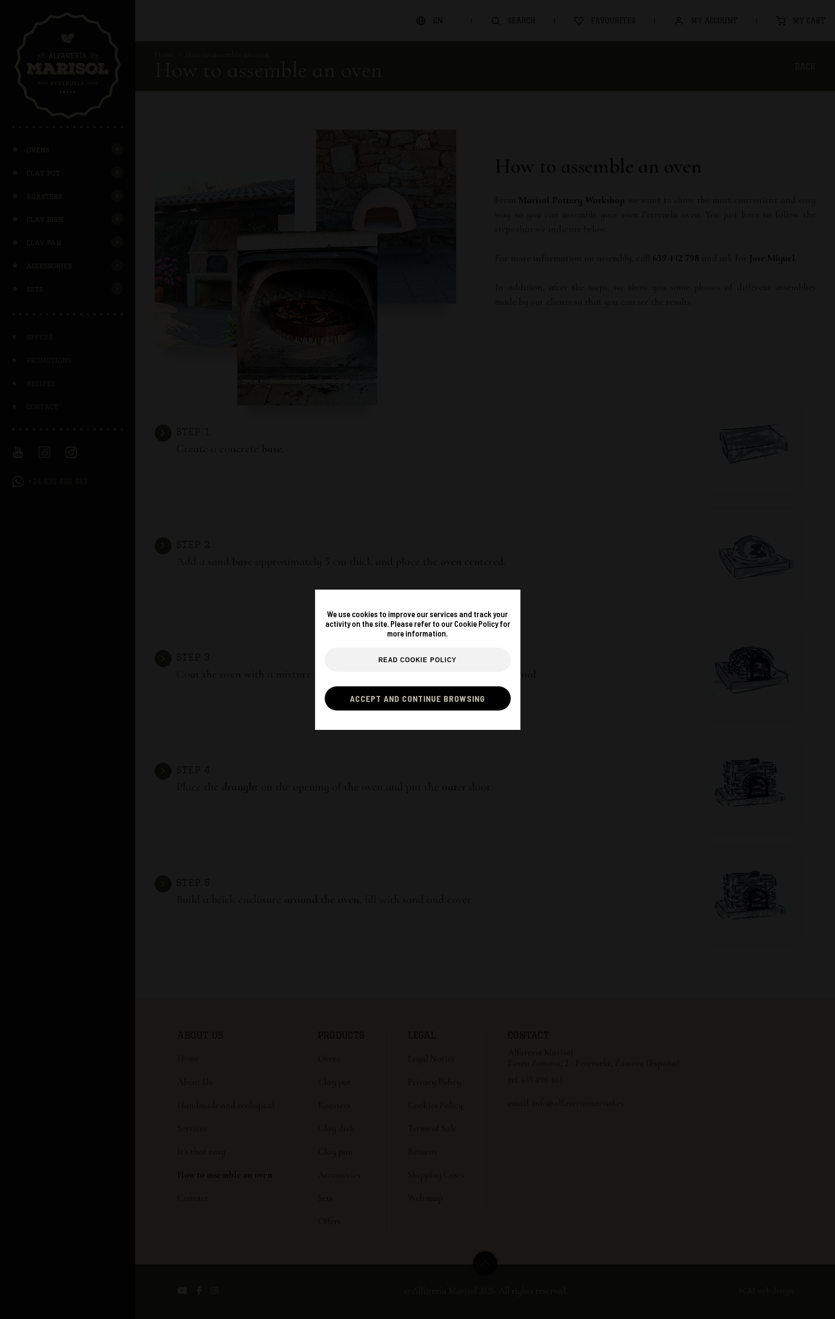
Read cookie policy (417, 660)
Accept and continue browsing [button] (417, 698)
